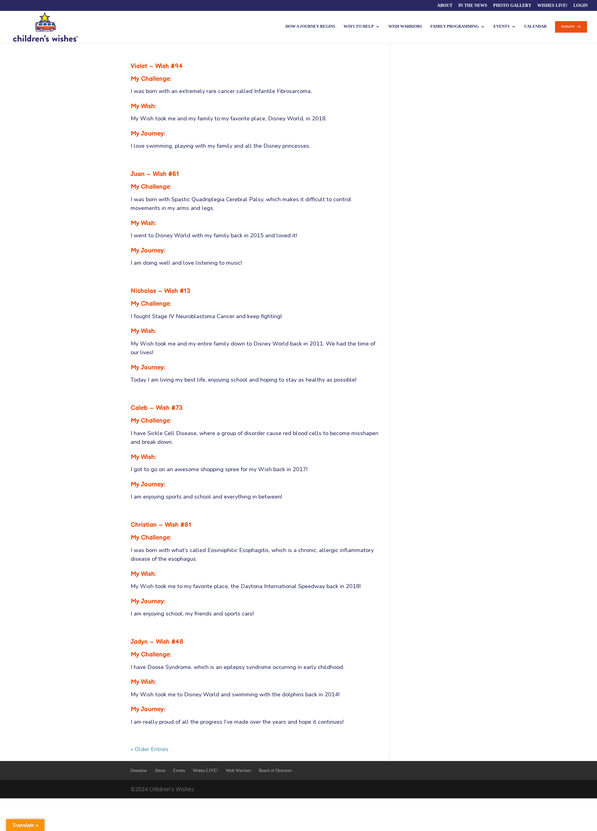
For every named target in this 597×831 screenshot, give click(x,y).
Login (580, 5)
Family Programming (454, 26)
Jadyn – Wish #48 (157, 642)
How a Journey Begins (310, 26)
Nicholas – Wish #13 (161, 291)
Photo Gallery (512, 5)
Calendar (535, 26)
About (444, 5)
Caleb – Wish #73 (157, 408)
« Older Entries (150, 749)
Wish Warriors (405, 26)
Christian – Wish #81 (161, 525)
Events (179, 770)
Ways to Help (359, 26)
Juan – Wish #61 (155, 174)
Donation (139, 770)
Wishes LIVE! (552, 5)
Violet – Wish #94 (157, 66)
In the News (472, 5)
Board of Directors (275, 770)
